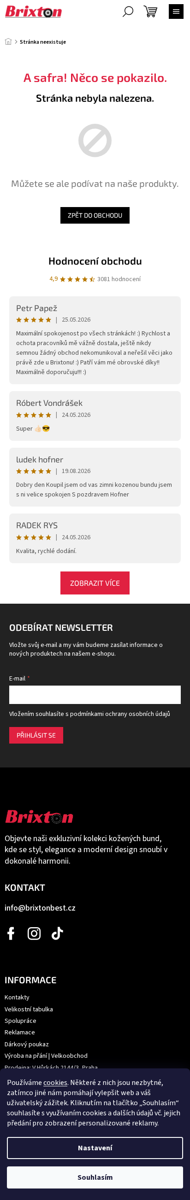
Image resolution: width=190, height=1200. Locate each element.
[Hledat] (128, 11)
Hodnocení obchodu (95, 260)
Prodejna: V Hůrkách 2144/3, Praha (51, 1068)
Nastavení (95, 1148)
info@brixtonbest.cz (40, 908)
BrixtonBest (11, 933)
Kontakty (17, 997)
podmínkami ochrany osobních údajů (120, 714)
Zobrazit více (95, 582)
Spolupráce (20, 1021)
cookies (55, 1083)
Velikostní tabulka (29, 1009)
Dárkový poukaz (27, 1044)
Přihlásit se (36, 735)
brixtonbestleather (35, 933)
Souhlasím (95, 1177)
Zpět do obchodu (95, 215)
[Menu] (176, 11)
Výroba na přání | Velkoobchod (46, 1056)
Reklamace (20, 1032)
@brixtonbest (58, 933)
